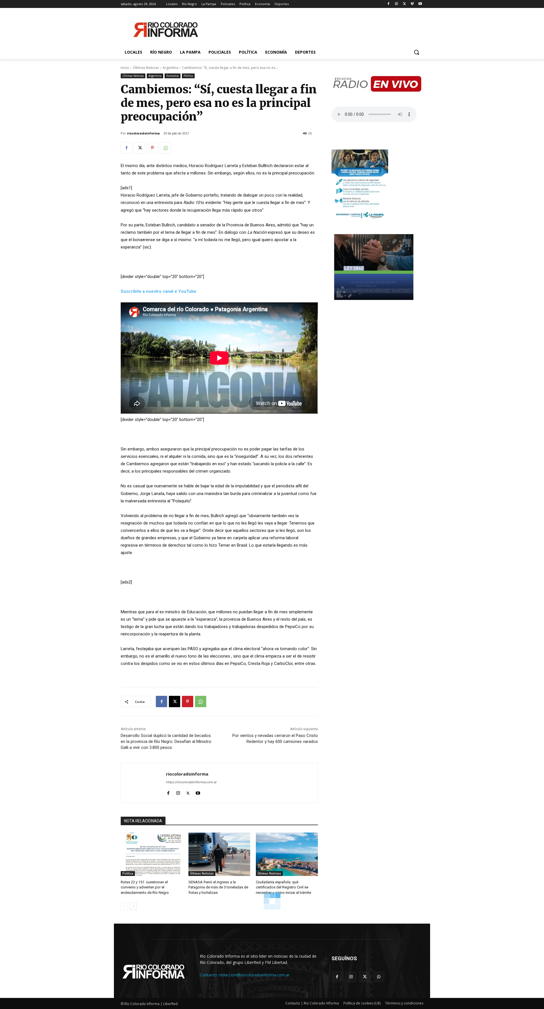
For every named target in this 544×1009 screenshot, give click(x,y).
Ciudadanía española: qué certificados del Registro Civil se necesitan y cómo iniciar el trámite (283, 887)
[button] (416, 52)
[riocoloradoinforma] (143, 783)
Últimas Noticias (146, 67)
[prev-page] (124, 906)
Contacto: (209, 975)
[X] (404, 4)
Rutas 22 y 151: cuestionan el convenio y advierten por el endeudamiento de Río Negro (145, 887)
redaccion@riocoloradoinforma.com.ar (254, 975)
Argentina (170, 67)
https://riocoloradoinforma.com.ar (191, 782)
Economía (172, 76)
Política (188, 76)
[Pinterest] (152, 147)
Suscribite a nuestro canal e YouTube (158, 291)
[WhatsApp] (165, 147)
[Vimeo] (412, 4)
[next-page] (133, 906)
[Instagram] (396, 4)
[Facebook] (388, 4)
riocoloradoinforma (143, 133)
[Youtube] (420, 4)
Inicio (125, 67)
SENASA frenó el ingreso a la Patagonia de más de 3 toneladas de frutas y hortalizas (218, 887)
